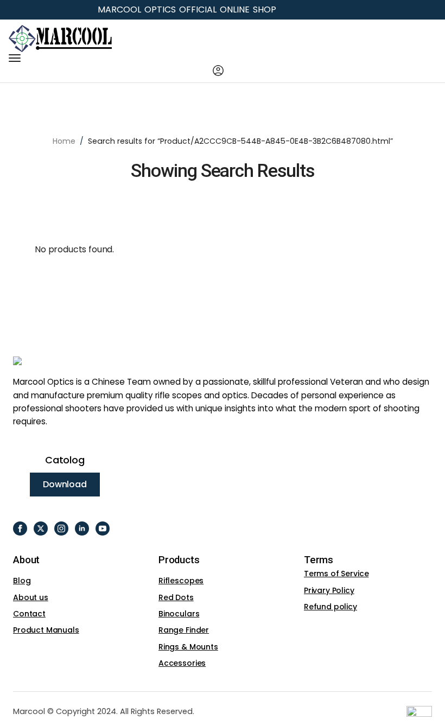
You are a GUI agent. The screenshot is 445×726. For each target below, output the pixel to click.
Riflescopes (181, 580)
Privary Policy (329, 590)
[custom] (20, 528)
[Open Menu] (15, 58)
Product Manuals (46, 630)
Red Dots (176, 597)
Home (64, 141)
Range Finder (183, 630)
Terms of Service (336, 573)
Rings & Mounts (188, 646)
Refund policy (330, 606)
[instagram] (61, 528)
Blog (21, 580)
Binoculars (178, 613)
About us (30, 597)
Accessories (182, 663)
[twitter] (41, 528)
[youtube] (103, 528)
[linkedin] (82, 528)
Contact (29, 613)
